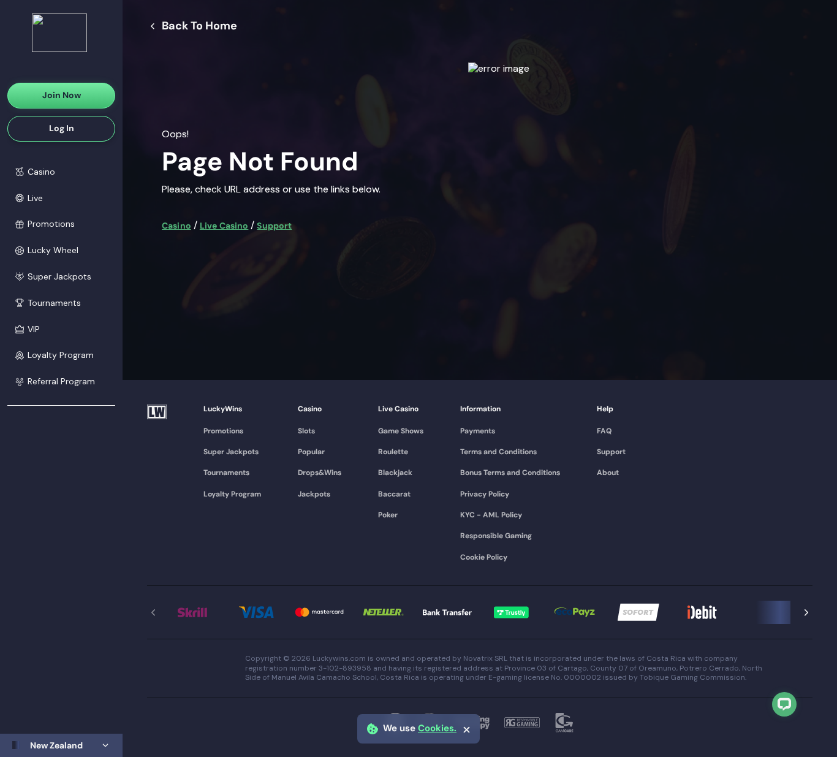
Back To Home (199, 26)
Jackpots (314, 494)
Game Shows (400, 431)
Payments (477, 431)
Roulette (393, 451)
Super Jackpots (231, 451)
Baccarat (394, 494)
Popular (311, 451)
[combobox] (61, 745)
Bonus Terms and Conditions (510, 472)
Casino (176, 225)
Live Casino (224, 225)
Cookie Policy (483, 557)
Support (274, 225)
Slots (306, 431)
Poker (388, 515)
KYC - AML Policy (491, 515)
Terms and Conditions (498, 451)
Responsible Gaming (496, 535)
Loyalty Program (232, 494)
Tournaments (226, 472)
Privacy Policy (484, 494)
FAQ (604, 431)
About (608, 472)
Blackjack (395, 472)
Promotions (223, 431)
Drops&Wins (319, 472)
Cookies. (437, 728)
